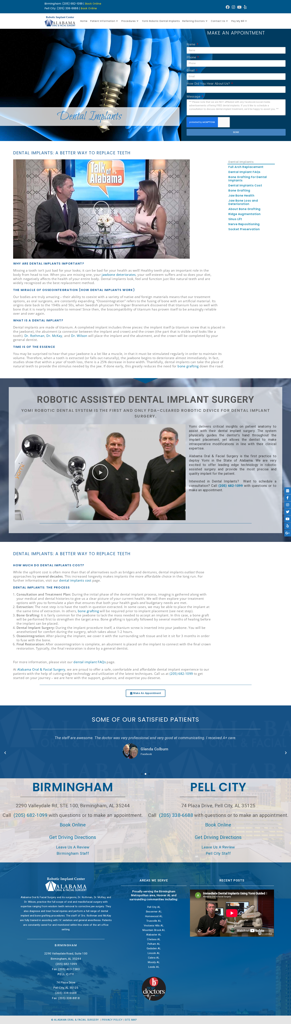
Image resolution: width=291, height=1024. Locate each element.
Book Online (93, 3)
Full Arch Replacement (245, 167)
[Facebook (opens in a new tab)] (228, 7)
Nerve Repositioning (244, 224)
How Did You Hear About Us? (209, 83)
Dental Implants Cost (245, 185)
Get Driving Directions (72, 837)
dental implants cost (75, 580)
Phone (192, 57)
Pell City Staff (218, 853)
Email (191, 70)
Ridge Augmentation (244, 214)
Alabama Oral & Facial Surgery (41, 669)
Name (191, 44)
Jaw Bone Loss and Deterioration (243, 202)
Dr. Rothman (34, 336)
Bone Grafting (239, 190)
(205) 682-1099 (230, 486)
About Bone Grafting (244, 209)
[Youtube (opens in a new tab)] (239, 7)
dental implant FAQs (89, 662)
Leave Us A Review (72, 847)
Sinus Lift (235, 219)
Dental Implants (241, 162)
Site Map (131, 1019)
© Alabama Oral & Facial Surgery (75, 1019)
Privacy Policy (112, 1019)
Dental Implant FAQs (244, 172)
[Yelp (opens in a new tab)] (245, 7)
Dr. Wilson (79, 336)
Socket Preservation (244, 229)
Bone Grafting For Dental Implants (247, 178)
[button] (101, 209)
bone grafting (188, 366)
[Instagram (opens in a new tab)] (233, 7)
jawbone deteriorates (119, 274)
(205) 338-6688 (176, 815)
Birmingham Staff (73, 853)
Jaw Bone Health (241, 196)
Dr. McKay (54, 336)
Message (194, 96)
